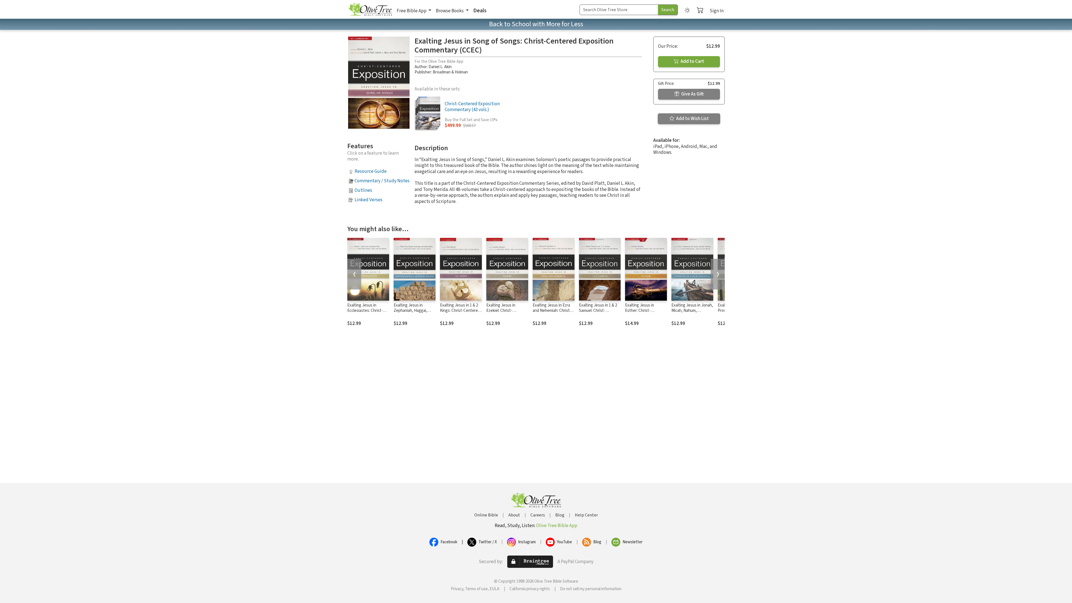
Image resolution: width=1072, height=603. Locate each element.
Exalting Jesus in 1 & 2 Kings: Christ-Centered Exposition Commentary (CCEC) (461, 313)
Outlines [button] (363, 190)
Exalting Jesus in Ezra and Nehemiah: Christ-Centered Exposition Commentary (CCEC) (552, 313)
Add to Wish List (692, 118)
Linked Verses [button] (368, 200)
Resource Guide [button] (371, 171)
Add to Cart (692, 61)
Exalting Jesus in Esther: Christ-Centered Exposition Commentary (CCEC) (643, 313)
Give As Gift (692, 94)
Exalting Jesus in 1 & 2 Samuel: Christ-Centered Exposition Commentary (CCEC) (598, 313)
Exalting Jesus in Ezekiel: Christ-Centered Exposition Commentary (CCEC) (504, 313)
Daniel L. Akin (440, 67)
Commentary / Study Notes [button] (382, 181)
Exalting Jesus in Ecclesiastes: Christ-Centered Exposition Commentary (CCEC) (365, 313)
